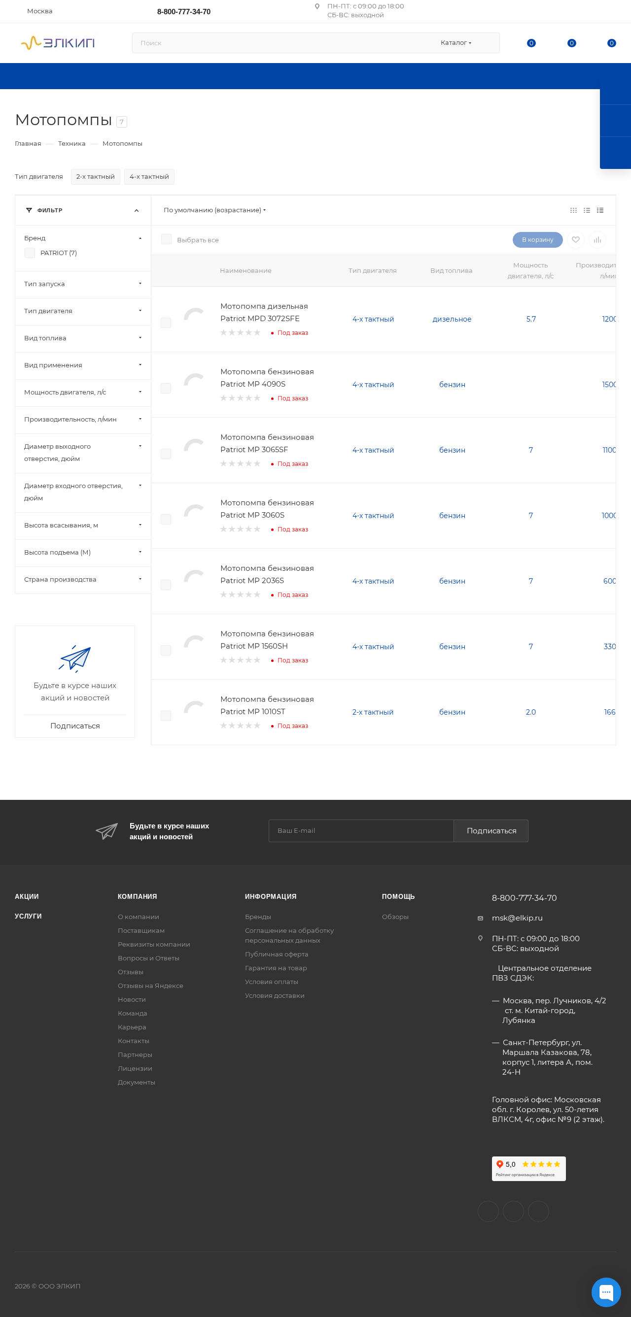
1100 (610, 450)
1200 (610, 319)
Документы (136, 1082)
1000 (610, 515)
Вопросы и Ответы (148, 958)
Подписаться (492, 830)
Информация (270, 896)
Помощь (398, 896)
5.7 (531, 319)
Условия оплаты (271, 982)
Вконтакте (488, 1211)
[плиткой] (573, 210)
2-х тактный (373, 712)
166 (610, 712)
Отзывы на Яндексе (150, 985)
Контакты (133, 1041)
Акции (27, 896)
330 (610, 646)
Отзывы (130, 972)
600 (610, 581)
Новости (132, 999)
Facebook (513, 1211)
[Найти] (488, 43)
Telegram (538, 1211)
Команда (132, 1013)
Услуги (28, 916)
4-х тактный (373, 319)
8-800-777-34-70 (183, 11)
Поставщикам (141, 930)
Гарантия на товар (276, 968)
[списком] (587, 210)
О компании (138, 917)
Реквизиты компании (154, 944)
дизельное (452, 319)
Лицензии (135, 1068)
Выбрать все (198, 240)
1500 (610, 384)
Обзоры (395, 917)
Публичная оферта (277, 954)
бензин (452, 384)
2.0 (531, 712)
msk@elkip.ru (517, 917)
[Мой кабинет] (611, 13)
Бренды (258, 917)
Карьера (132, 1027)
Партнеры (135, 1054)
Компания (137, 896)
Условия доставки (275, 995)
